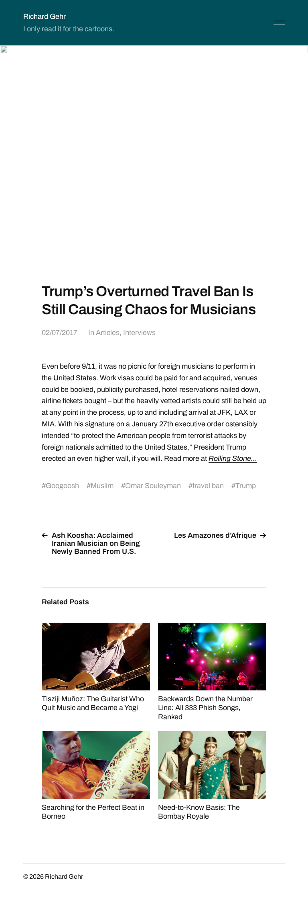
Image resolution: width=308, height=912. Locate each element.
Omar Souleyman (153, 486)
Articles (108, 333)
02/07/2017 (59, 333)
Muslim (102, 486)
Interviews (139, 333)
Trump (245, 486)
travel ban (208, 486)
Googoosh (62, 486)
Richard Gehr (44, 16)
